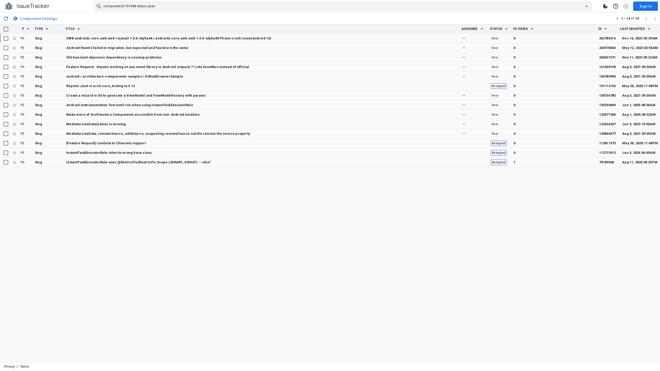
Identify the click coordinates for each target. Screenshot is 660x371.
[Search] (99, 6)
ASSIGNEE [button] (469, 29)
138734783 (607, 95)
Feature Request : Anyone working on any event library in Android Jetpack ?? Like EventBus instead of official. (158, 67)
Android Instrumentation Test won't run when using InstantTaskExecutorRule (129, 105)
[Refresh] (6, 18)
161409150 (607, 67)
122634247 (607, 124)
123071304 (607, 114)
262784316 (607, 38)
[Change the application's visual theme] (605, 6)
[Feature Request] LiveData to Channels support (106, 143)
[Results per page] (617, 18)
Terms (24, 366)
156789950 (607, 76)
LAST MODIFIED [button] (632, 29)
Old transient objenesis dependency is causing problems (114, 57)
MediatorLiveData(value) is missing (96, 124)
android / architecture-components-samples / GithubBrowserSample (124, 76)
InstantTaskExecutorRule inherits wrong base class (109, 153)
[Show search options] (587, 6)
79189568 (606, 162)
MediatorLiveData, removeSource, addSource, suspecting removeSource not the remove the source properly (158, 134)
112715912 (607, 153)
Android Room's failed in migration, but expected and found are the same (127, 48)
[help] (615, 6)
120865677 (607, 134)
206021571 (607, 57)
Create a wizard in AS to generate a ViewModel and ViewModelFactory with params (136, 95)
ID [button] (599, 29)
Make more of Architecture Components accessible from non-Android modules (133, 114)
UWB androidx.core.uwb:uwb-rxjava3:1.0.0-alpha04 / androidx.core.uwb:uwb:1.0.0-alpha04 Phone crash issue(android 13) (168, 38)
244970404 (607, 48)
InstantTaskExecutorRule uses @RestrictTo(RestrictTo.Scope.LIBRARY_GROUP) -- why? (138, 162)
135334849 (607, 105)
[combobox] (343, 6)
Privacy (9, 366)
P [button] (23, 29)
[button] (28, 29)
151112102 (607, 86)
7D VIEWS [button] (520, 29)
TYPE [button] (39, 29)
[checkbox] (6, 29)
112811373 (607, 143)
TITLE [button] (70, 29)
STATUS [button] (496, 29)
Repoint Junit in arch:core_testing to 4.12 (100, 86)
